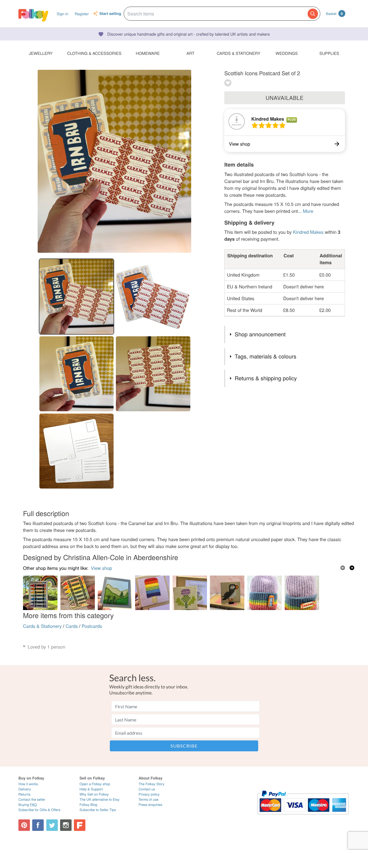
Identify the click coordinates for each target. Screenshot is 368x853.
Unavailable (285, 97)
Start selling (110, 13)
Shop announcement (260, 334)
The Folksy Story (151, 783)
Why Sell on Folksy (94, 794)
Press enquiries (150, 804)
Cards (72, 626)
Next (352, 568)
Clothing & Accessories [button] (94, 53)
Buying (27, 804)
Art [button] (190, 53)
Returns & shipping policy (266, 378)
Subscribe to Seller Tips (98, 809)
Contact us (147, 789)
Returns (24, 794)
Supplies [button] (329, 53)
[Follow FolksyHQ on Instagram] (66, 825)
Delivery (24, 789)
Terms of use (148, 799)
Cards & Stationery (42, 626)
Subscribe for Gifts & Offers (39, 809)
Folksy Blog (88, 804)
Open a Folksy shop (95, 783)
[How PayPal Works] (303, 817)
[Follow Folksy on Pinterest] (24, 825)
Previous (342, 568)
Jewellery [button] (41, 53)
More (308, 211)
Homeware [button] (148, 53)
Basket (334, 13)
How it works (28, 783)
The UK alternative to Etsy (100, 799)
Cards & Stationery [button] (238, 53)
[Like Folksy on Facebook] (38, 825)
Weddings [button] (287, 53)
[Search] (313, 14)
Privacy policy (149, 794)
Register (82, 13)
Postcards (92, 626)
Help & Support (91, 789)
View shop (101, 568)
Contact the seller (31, 799)
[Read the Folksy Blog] (79, 825)
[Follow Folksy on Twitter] (52, 825)
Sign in (62, 13)
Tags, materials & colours (265, 356)
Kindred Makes (267, 118)
